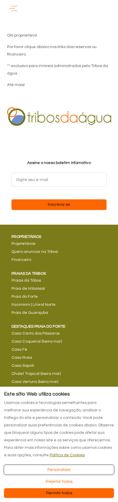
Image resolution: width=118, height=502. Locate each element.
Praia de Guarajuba (29, 313)
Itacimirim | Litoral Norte (33, 305)
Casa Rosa (21, 358)
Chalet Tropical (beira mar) (36, 374)
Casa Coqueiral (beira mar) (36, 341)
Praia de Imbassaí (28, 289)
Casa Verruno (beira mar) (34, 382)
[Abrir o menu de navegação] (13, 8)
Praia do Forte (24, 297)
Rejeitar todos (59, 482)
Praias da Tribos (26, 280)
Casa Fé (19, 350)
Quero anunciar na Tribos (34, 252)
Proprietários (23, 244)
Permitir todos (59, 493)
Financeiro (21, 260)
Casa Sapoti (22, 366)
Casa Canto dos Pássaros (35, 333)
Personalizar (59, 470)
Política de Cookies (67, 455)
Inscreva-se (59, 205)
